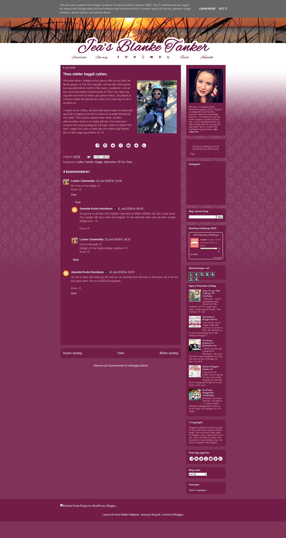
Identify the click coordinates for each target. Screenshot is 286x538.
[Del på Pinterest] (107, 157)
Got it (223, 8)
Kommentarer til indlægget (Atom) (128, 365)
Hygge (99, 162)
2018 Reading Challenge (206, 234)
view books (217, 257)
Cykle (80, 162)
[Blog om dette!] (98, 157)
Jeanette (203, 239)
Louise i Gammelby (83, 180)
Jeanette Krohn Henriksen (96, 208)
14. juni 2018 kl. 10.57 (122, 272)
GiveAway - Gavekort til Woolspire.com (209, 343)
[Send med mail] (95, 157)
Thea (129, 162)
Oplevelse (110, 162)
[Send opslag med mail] (88, 156)
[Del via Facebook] (104, 157)
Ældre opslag (168, 353)
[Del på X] (101, 157)
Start (121, 353)
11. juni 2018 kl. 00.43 (130, 208)
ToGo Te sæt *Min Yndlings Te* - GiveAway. (211, 293)
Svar (73, 194)
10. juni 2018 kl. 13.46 (109, 180)
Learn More (207, 8)
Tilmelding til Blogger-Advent (209, 318)
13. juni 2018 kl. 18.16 (117, 239)
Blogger (178, 514)
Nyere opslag (72, 353)
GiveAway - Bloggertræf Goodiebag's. (208, 392)
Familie (89, 162)
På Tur (121, 162)
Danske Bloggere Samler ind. (210, 367)
